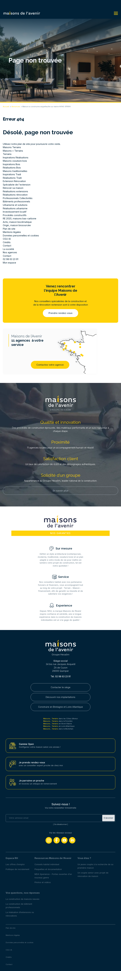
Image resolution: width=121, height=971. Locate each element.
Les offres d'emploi (15, 864)
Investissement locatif (14, 211)
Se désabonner (60, 824)
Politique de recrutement (17, 869)
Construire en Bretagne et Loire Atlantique (60, 706)
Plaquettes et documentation (48, 869)
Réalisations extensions (15, 191)
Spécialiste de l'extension (16, 184)
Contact (7, 245)
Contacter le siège (60, 687)
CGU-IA (7, 238)
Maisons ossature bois (15, 160)
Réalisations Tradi (12, 177)
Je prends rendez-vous (32, 762)
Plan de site (9, 228)
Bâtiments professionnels (16, 201)
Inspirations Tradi (12, 174)
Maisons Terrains (12, 147)
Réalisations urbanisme (15, 208)
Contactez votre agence (50, 364)
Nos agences (10, 252)
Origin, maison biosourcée (17, 225)
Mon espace (9, 262)
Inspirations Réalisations (15, 157)
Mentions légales (12, 232)
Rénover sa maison (13, 188)
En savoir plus (60, 490)
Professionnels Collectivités (17, 198)
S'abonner (108, 818)
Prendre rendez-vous (60, 313)
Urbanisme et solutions (15, 205)
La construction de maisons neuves (22, 899)
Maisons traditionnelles (15, 171)
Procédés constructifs (14, 215)
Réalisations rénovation (15, 194)
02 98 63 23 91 (10, 259)
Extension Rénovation (14, 181)
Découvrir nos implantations (60, 697)
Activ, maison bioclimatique (17, 222)
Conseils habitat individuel (47, 864)
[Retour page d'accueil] (22, 13)
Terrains (7, 154)
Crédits (7, 242)
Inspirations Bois (11, 164)
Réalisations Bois (12, 167)
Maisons (47, 719)
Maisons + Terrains (13, 150)
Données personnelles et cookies (21, 235)
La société (8, 249)
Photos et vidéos (43, 882)
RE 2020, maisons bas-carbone (19, 218)
